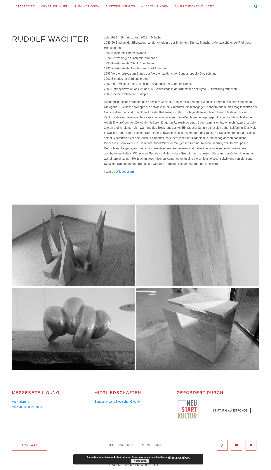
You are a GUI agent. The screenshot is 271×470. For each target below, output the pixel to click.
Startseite (25, 6)
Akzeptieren (140, 460)
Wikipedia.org (125, 171)
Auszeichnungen (120, 6)
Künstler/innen (54, 6)
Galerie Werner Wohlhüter (135, 465)
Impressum (151, 445)
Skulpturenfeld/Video (194, 6)
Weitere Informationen (179, 457)
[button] (29, 445)
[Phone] (222, 445)
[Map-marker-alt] (251, 445)
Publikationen (87, 6)
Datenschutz (121, 445)
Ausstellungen (154, 6)
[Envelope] (236, 445)
